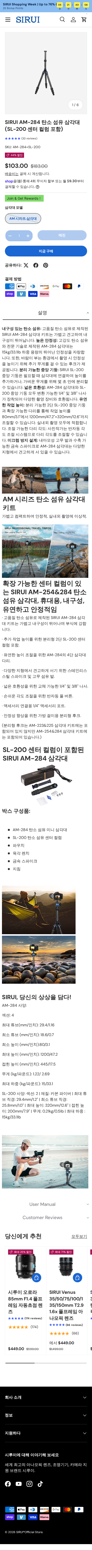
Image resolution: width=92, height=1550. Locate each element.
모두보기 (79, 1236)
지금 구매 (46, 251)
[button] (84, 19)
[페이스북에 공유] (36, 265)
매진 (62, 235)
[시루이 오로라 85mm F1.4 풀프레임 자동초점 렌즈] (25, 1266)
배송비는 (12, 173)
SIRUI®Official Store (29, 1532)
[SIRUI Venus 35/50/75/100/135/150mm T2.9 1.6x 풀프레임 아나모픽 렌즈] (66, 1266)
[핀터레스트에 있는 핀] (46, 265)
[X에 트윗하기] (26, 265)
